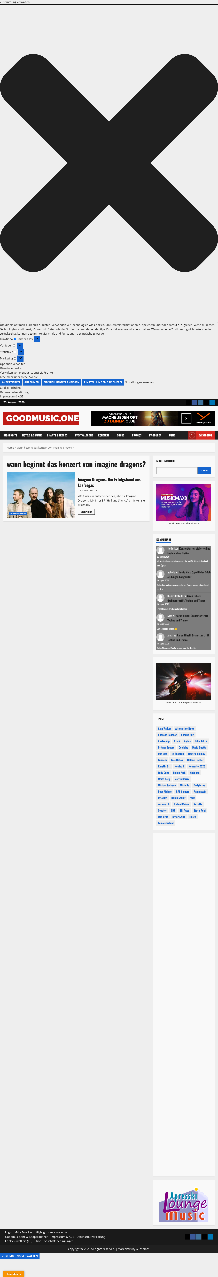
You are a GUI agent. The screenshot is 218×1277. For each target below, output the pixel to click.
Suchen (204, 470)
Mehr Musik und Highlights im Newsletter (40, 1232)
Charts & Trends (57, 435)
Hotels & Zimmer (32, 435)
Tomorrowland (166, 823)
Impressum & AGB (12, 396)
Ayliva (187, 741)
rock (192, 798)
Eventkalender (84, 435)
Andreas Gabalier (167, 735)
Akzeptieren (11, 382)
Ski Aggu (184, 810)
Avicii (177, 741)
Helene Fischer (195, 760)
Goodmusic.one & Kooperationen (26, 1237)
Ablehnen (31, 382)
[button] (109, 163)
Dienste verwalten (11, 368)
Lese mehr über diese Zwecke (19, 377)
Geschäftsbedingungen (59, 1241)
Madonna (194, 773)
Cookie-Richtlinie (10, 388)
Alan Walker (164, 728)
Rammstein (200, 791)
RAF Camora (182, 791)
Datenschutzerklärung (14, 392)
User (172, 435)
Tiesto (192, 817)
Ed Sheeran (178, 754)
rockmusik (164, 804)
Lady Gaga (163, 773)
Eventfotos (205, 435)
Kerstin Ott (164, 766)
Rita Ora (162, 798)
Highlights (10, 435)
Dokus (120, 435)
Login (8, 1232)
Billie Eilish (201, 741)
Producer (155, 435)
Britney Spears (166, 747)
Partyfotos (199, 785)
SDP (173, 810)
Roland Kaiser (181, 804)
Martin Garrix (182, 779)
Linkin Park (179, 773)
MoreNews (125, 1249)
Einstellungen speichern (103, 382)
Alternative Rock (184, 728)
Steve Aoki (200, 810)
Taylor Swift (178, 817)
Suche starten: (165, 461)
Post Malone (165, 791)
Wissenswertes (18, 513)
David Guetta (199, 747)
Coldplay (183, 747)
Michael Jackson (167, 785)
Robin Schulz (178, 798)
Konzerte (103, 435)
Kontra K (179, 766)
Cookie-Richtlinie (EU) (18, 1241)
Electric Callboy (196, 754)
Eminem (162, 760)
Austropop (164, 741)
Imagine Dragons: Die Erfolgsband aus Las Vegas (41, 495)
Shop (38, 1241)
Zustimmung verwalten (20, 1256)
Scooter (162, 810)
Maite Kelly (164, 779)
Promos (137, 435)
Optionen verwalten (12, 364)
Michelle (184, 785)
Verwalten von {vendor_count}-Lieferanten (27, 372)
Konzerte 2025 (197, 766)
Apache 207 (187, 735)
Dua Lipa (162, 754)
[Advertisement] (183, 972)
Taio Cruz (163, 817)
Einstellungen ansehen (62, 382)
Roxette (198, 804)
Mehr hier (88, 512)
